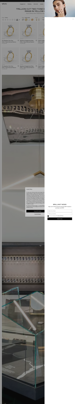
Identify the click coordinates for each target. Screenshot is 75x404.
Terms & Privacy (60, 215)
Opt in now (59, 218)
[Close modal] (37, 202)
